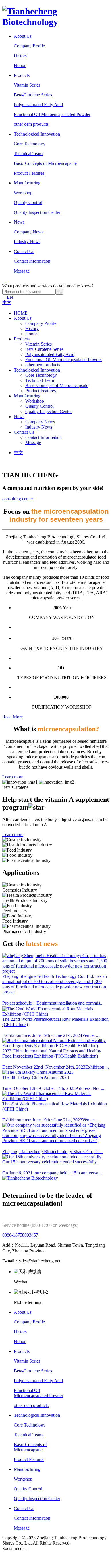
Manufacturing (27, 182)
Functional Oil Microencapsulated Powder (52, 114)
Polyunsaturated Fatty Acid (38, 104)
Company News (28, 231)
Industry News (27, 241)
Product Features (29, 173)
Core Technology (29, 143)
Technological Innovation (37, 134)
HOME (21, 313)
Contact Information (32, 261)
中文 (6, 302)
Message (22, 270)
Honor (20, 65)
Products (22, 75)
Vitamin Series (27, 85)
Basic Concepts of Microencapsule (45, 163)
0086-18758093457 (20, 1235)
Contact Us (24, 251)
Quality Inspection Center (37, 212)
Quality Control (28, 202)
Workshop (23, 192)
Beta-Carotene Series (33, 94)
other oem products (31, 124)
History (20, 55)
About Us (23, 36)
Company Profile (29, 45)
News (19, 222)
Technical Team (28, 153)
